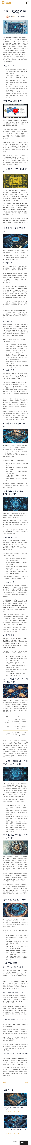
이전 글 (4, 1082)
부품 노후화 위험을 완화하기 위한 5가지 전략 (15, 1108)
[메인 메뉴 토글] (27, 3)
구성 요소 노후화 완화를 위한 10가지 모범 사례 (15, 1130)
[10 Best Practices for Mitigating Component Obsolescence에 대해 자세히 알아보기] (15, 1121)
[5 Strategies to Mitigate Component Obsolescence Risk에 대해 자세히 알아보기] (15, 1099)
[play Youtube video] (15, 111)
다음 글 (27, 1082)
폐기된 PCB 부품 (15, 1111)
